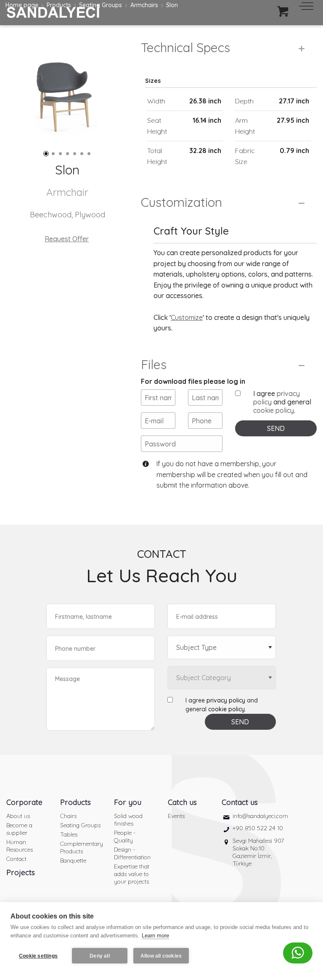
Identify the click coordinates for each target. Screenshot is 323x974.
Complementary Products (80, 847)
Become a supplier (19, 829)
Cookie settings (38, 956)
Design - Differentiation (132, 853)
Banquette (73, 860)
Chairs (68, 816)
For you (127, 802)
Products (75, 802)
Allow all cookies (161, 956)
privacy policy (226, 700)
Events (176, 816)
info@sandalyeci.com (260, 816)
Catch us (182, 802)
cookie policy (273, 410)
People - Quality (124, 836)
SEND (276, 428)
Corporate (24, 802)
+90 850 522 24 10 (258, 828)
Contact (16, 859)
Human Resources (19, 845)
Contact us (240, 802)
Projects (20, 872)
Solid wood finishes (128, 819)
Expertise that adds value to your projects (131, 874)
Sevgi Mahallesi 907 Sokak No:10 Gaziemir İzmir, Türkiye (258, 852)
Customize (187, 317)
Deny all (100, 956)
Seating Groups (80, 825)
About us (18, 816)
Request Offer (67, 239)
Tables (68, 834)
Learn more (155, 935)
